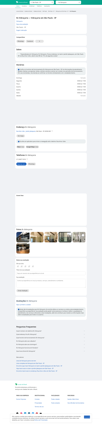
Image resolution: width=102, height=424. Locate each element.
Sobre (17, 6)
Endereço (31, 6)
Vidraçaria (19, 21)
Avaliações (47, 6)
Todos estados (55, 403)
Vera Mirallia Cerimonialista (75, 403)
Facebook (30, 41)
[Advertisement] (51, 112)
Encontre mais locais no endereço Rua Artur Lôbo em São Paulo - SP (36, 371)
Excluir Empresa (21, 399)
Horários (24, 6)
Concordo (87, 417)
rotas (20, 147)
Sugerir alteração (21, 30)
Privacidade (38, 403)
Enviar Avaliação (23, 291)
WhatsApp (21, 41)
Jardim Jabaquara (31, 131)
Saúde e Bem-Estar (73, 399)
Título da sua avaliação (23, 270)
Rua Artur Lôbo (20, 131)
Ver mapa (21, 136)
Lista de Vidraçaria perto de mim (26, 361)
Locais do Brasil (23, 2)
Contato (37, 399)
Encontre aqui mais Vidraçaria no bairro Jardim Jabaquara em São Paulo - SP (39, 366)
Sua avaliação (20, 277)
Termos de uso (39, 407)
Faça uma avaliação (22, 24)
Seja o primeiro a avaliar (23, 305)
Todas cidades (55, 399)
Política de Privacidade (40, 420)
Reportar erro (21, 164)
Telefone (39, 6)
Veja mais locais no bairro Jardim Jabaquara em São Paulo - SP (35, 368)
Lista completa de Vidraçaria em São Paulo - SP (30, 363)
